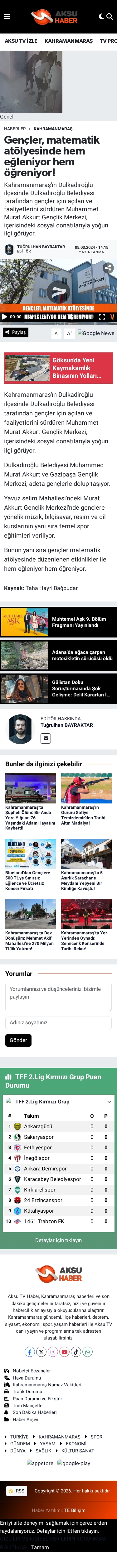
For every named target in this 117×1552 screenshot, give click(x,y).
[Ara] (109, 16)
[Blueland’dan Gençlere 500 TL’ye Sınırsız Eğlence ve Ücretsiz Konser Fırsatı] (30, 853)
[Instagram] (53, 1352)
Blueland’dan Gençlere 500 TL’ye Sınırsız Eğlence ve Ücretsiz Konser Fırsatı (27, 880)
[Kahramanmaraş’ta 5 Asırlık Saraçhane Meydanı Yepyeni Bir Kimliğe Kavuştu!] (86, 853)
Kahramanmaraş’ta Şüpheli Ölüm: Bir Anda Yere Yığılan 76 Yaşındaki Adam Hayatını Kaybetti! (30, 817)
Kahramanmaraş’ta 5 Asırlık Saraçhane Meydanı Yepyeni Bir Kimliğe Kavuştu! (82, 880)
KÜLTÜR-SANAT (77, 1451)
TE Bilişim (74, 1510)
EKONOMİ (76, 1444)
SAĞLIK (43, 1451)
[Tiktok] (76, 1352)
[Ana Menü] (7, 16)
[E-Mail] (46, 738)
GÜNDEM (20, 1444)
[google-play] (74, 1464)
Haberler (15, 128)
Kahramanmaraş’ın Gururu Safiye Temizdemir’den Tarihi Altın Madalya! (83, 815)
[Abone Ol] (96, 333)
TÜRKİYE (19, 1437)
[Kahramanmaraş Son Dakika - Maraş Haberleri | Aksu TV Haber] (54, 17)
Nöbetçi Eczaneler (32, 1371)
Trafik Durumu (27, 1391)
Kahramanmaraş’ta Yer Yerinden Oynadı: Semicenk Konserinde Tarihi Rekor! (84, 940)
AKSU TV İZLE (21, 41)
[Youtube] (64, 1352)
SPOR (96, 1437)
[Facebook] (30, 1352)
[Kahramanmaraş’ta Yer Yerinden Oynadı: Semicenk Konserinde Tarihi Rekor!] (86, 913)
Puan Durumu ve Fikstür (37, 1399)
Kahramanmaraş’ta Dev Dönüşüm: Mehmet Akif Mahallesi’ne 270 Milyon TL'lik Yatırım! (29, 940)
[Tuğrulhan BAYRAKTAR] (20, 729)
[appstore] (41, 1464)
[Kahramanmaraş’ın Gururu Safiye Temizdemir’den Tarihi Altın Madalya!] (86, 788)
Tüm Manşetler (28, 1405)
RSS (19, 1491)
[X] (41, 1352)
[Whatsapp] (87, 1352)
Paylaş (19, 332)
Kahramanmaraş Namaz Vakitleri (47, 1385)
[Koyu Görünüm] (101, 16)
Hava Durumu (27, 1378)
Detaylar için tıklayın (58, 1240)
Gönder (18, 1040)
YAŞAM (48, 1444)
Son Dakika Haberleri (35, 1412)
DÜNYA (18, 1451)
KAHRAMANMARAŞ (68, 41)
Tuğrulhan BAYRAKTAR (67, 725)
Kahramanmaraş (53, 128)
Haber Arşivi (25, 1419)
